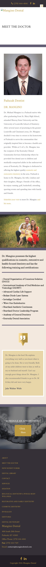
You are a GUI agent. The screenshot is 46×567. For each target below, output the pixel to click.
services (6, 483)
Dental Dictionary (11, 522)
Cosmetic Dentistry (11, 507)
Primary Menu (41, 6)
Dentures (6, 517)
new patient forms (11, 468)
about (5, 458)
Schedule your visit (11, 199)
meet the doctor (10, 463)
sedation (6, 489)
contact (6, 478)
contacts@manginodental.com (20, 546)
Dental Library (9, 473)
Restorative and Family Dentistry (18, 501)
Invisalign (7, 512)
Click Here (23, 430)
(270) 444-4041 (21, 3)
